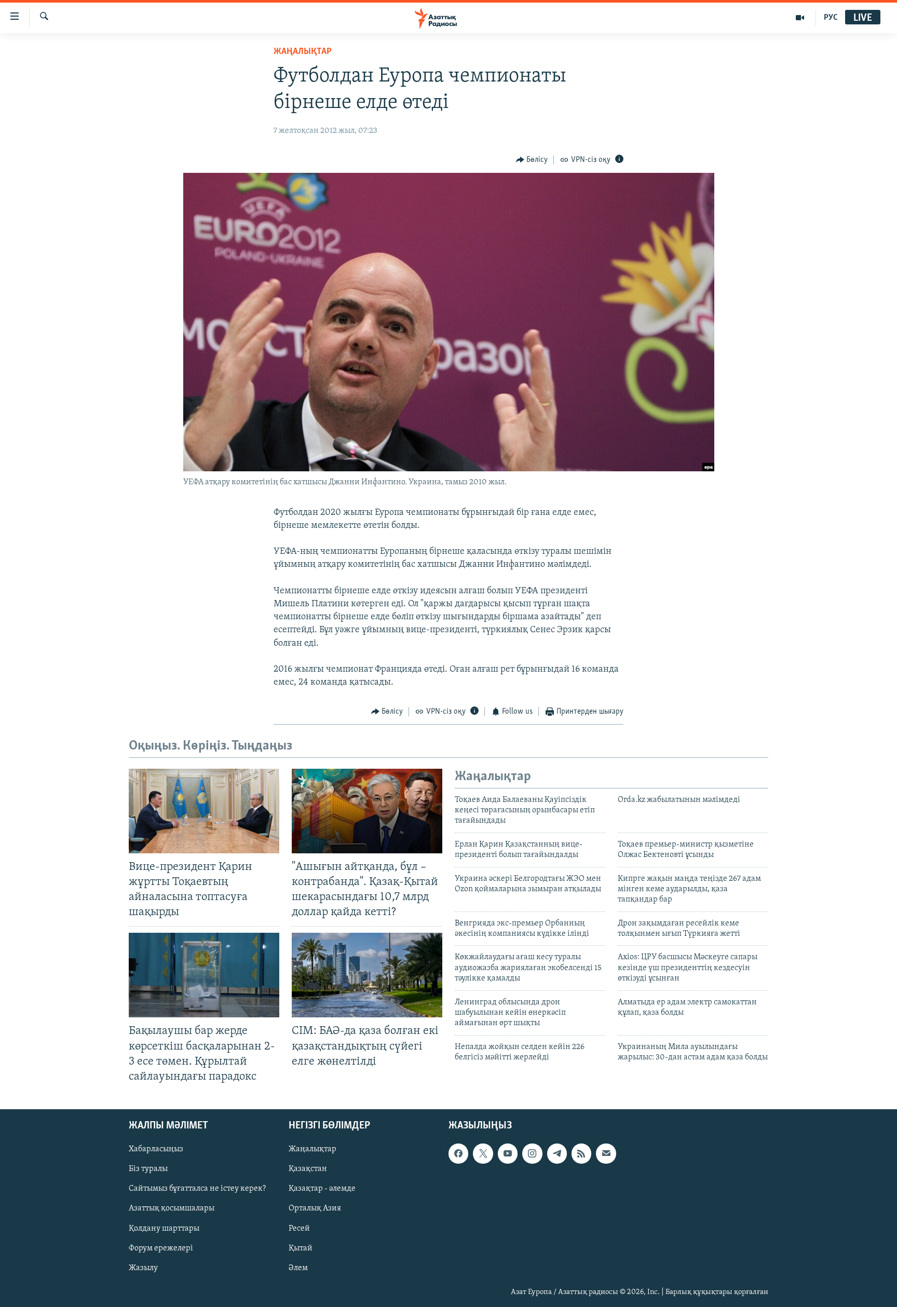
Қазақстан (308, 1169)
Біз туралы (148, 1169)
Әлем (298, 1268)
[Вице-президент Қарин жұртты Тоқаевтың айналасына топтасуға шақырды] (204, 811)
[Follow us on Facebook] (458, 1153)
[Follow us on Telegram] (557, 1153)
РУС (831, 17)
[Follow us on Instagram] (532, 1153)
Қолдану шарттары (164, 1228)
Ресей (299, 1228)
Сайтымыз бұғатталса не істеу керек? (197, 1189)
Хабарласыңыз (156, 1149)
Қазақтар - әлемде (322, 1189)
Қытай (300, 1248)
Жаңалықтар (312, 1149)
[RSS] (581, 1153)
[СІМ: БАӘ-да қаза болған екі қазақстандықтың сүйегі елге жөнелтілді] (367, 975)
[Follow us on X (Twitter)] (483, 1153)
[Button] (532, 160)
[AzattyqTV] (800, 17)
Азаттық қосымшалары (171, 1208)
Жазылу (143, 1268)
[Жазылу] (606, 1153)
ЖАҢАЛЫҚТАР (303, 52)
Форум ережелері (161, 1248)
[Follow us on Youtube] (508, 1153)
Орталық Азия (315, 1208)
